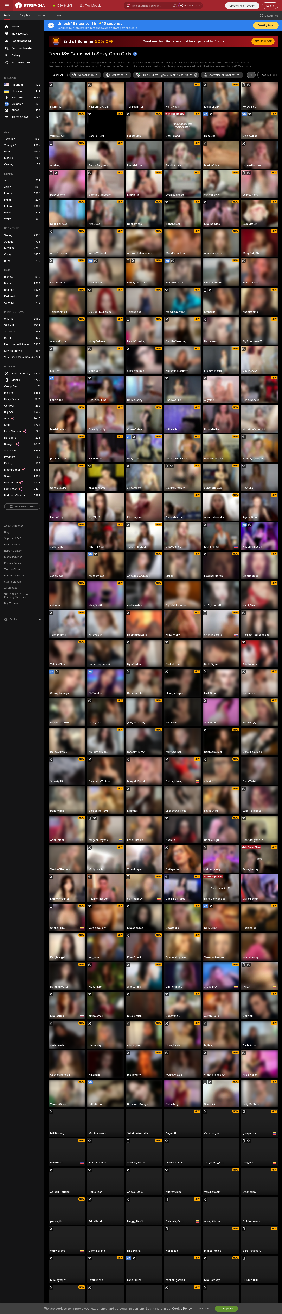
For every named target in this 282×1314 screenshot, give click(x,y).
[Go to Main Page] (31, 5)
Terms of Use (12, 569)
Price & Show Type (165, 75)
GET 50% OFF (263, 41)
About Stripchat (13, 526)
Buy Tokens (11, 603)
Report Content (13, 550)
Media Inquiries (13, 557)
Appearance (86, 75)
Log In (270, 5)
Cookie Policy (182, 1308)
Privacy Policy (12, 563)
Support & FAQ (13, 538)
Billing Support (13, 544)
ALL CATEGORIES (24, 506)
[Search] (175, 5)
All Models (10, 588)
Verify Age (266, 25)
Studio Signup (12, 581)
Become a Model (14, 575)
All (251, 75)
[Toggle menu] (6, 5)
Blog (7, 532)
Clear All (58, 75)
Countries (117, 75)
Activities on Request (222, 75)
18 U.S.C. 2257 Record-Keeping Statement (18, 596)
